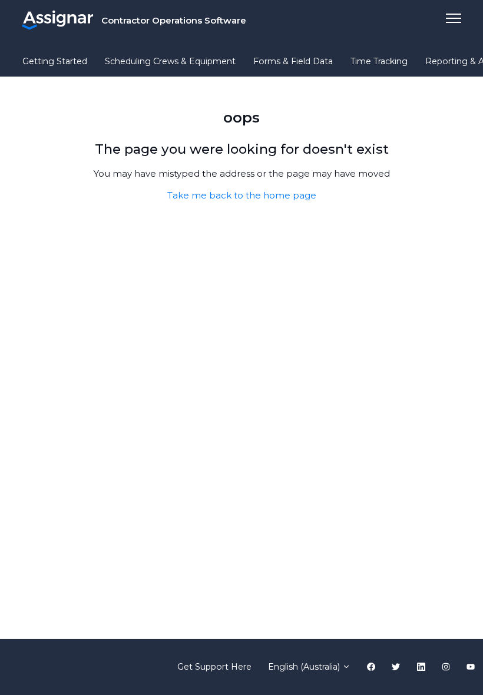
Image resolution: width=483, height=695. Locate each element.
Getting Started (54, 61)
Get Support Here (214, 666)
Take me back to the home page (241, 195)
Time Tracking (379, 61)
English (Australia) (305, 666)
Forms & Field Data (293, 61)
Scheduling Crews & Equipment (170, 61)
